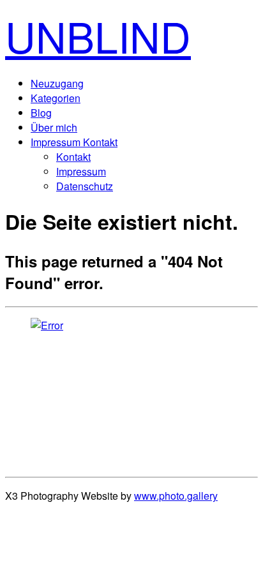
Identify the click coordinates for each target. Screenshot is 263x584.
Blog (41, 112)
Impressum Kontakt (74, 142)
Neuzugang (57, 83)
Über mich (54, 127)
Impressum (81, 171)
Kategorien (55, 98)
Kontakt (73, 156)
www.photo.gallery (176, 495)
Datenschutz (84, 186)
